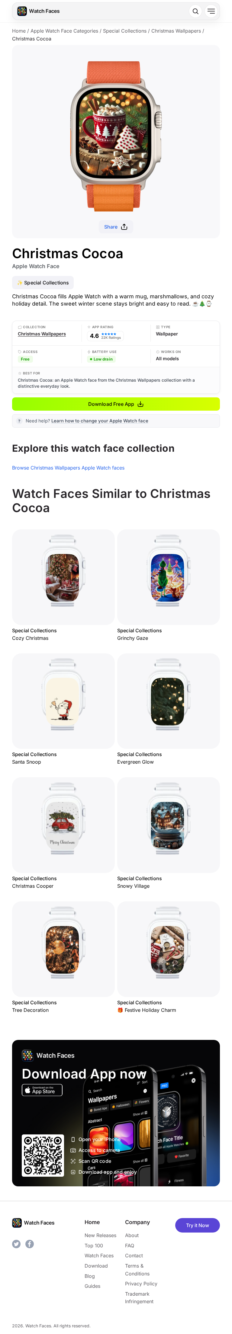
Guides (92, 1286)
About (132, 1235)
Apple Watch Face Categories (64, 31)
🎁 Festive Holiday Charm (146, 1010)
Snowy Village (133, 886)
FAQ (129, 1246)
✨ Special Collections (43, 283)
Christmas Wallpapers (176, 31)
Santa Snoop (26, 762)
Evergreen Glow (135, 762)
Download (96, 1266)
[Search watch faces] (195, 11)
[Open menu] (211, 11)
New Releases (100, 1235)
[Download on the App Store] (42, 1090)
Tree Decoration (30, 1010)
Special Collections (125, 31)
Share (111, 227)
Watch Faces (99, 1255)
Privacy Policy (141, 1284)
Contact (134, 1255)
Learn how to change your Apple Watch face (99, 421)
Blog (90, 1276)
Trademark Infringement (139, 1298)
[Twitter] (16, 1244)
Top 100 (94, 1246)
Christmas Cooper (32, 886)
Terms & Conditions (137, 1270)
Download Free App (111, 404)
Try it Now (197, 1225)
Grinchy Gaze (132, 638)
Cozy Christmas (30, 638)
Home (19, 31)
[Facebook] (29, 1244)
